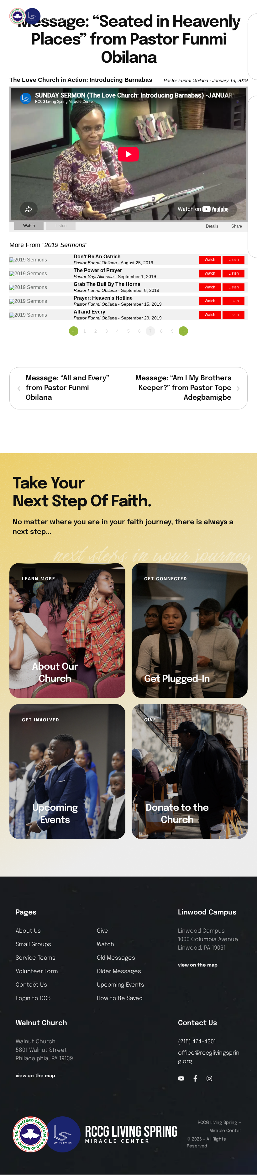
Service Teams (35, 958)
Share (236, 226)
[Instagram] (209, 1078)
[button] (243, 16)
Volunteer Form (37, 971)
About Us (28, 931)
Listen (60, 225)
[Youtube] (181, 1078)
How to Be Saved (120, 998)
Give (102, 931)
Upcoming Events (120, 985)
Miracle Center (225, 1131)
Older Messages (119, 971)
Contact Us (31, 985)
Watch (29, 225)
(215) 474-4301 (197, 1042)
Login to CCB (33, 998)
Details (212, 226)
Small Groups (33, 944)
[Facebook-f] (195, 1078)
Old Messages (116, 958)
